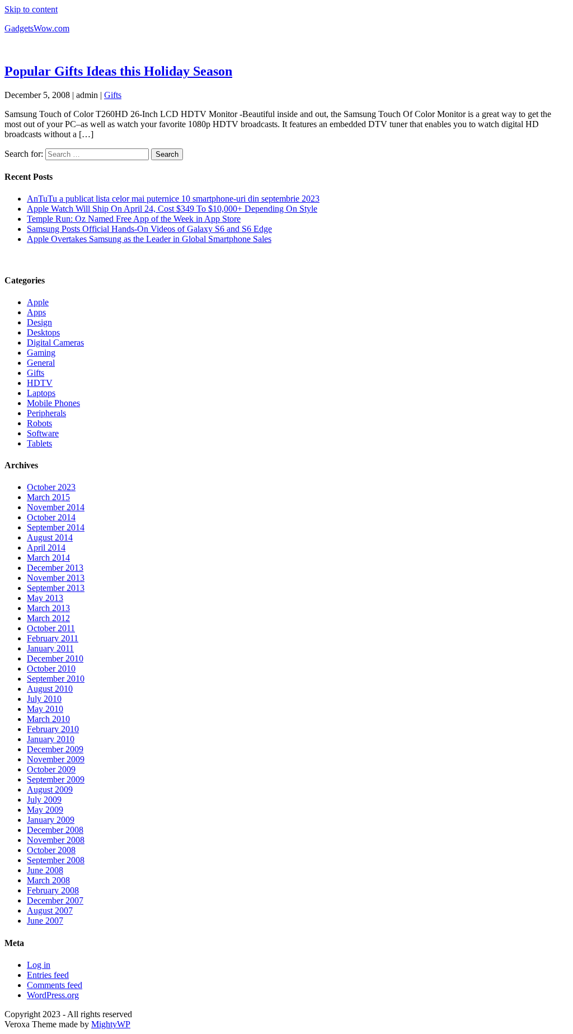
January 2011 (50, 648)
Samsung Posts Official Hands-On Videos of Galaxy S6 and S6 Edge (149, 229)
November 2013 (55, 578)
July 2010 (44, 699)
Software (43, 433)
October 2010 (51, 668)
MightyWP (110, 1024)
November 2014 (55, 507)
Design (39, 322)
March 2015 (48, 497)
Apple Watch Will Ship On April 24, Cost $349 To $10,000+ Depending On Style (172, 208)
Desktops (43, 332)
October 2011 (51, 628)
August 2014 (50, 537)
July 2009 (44, 799)
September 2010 (55, 678)
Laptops (41, 393)
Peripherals (46, 413)
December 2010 (55, 658)
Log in (38, 965)
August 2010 (50, 688)
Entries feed (48, 975)
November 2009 (55, 759)
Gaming (41, 352)
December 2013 (55, 567)
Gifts (112, 95)
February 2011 (52, 638)
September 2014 (55, 527)
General (41, 362)
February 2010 (53, 729)
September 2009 (55, 779)
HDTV (40, 383)
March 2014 (48, 557)
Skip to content (31, 9)
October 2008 (51, 850)
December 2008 (55, 830)
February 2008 (53, 890)
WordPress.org (53, 995)
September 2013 (55, 588)
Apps (36, 312)
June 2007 (45, 920)
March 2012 (48, 618)
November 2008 (55, 840)
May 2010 (45, 709)
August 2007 (50, 910)
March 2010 (48, 719)
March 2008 (48, 880)
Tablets (39, 443)
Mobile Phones (53, 403)
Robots (39, 423)
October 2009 (51, 769)
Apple (38, 302)
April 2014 (46, 547)
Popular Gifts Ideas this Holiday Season (118, 71)
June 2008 (45, 870)
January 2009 (50, 820)
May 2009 (45, 809)
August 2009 (50, 789)
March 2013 (48, 608)
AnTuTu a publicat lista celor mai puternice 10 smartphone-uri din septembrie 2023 (173, 198)
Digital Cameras (55, 342)
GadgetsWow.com (36, 28)
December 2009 (55, 749)
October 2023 (51, 487)
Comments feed (54, 985)
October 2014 (51, 517)
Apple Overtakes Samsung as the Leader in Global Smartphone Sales (149, 239)
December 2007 (55, 900)
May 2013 (45, 598)
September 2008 (55, 860)
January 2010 (50, 739)
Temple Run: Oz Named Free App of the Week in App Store (134, 218)
